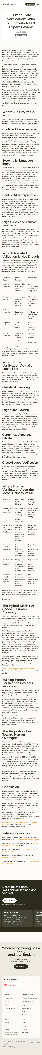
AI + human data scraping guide (27, 840)
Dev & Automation (28, 1001)
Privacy (6, 1022)
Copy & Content (27, 1005)
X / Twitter (25, 1032)
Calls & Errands (27, 1015)
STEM (23, 1011)
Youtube (24, 1029)
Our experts (8, 998)
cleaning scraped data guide (12, 857)
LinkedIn (24, 1022)
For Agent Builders (27, 995)
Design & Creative (27, 1008)
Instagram (25, 1026)
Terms (6, 1026)
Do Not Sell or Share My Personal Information (12, 1033)
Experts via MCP (9, 995)
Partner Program (9, 1008)
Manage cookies (35, 1043)
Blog (5, 1005)
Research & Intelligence (29, 998)
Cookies (6, 1029)
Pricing (6, 1001)
